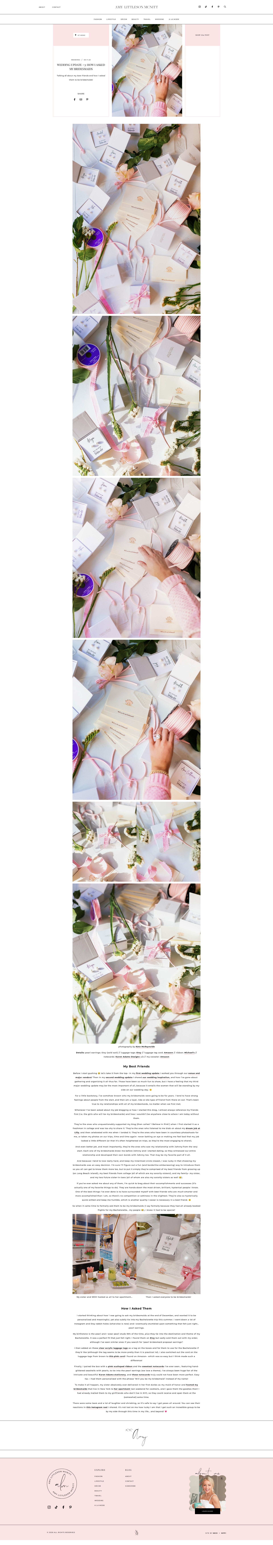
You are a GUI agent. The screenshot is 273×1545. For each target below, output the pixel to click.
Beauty (135, 19)
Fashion (98, 19)
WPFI (223, 1533)
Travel (147, 19)
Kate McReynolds (145, 1046)
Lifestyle (111, 19)
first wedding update (147, 1073)
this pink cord (117, 1356)
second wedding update (119, 1077)
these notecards (141, 1375)
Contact (56, 7)
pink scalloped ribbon (120, 1366)
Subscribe (130, 1486)
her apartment (122, 1389)
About (42, 7)
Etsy (138, 1052)
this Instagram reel (97, 1407)
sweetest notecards (153, 1366)
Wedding (159, 19)
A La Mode (174, 19)
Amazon (168, 1052)
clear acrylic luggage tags (113, 1348)
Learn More (207, 1511)
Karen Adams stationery (112, 1375)
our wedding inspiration (155, 1077)
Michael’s (189, 1052)
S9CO (215, 1533)
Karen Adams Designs (128, 1057)
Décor (124, 19)
